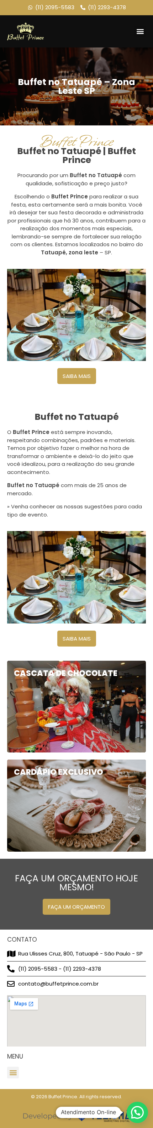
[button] (140, 31)
